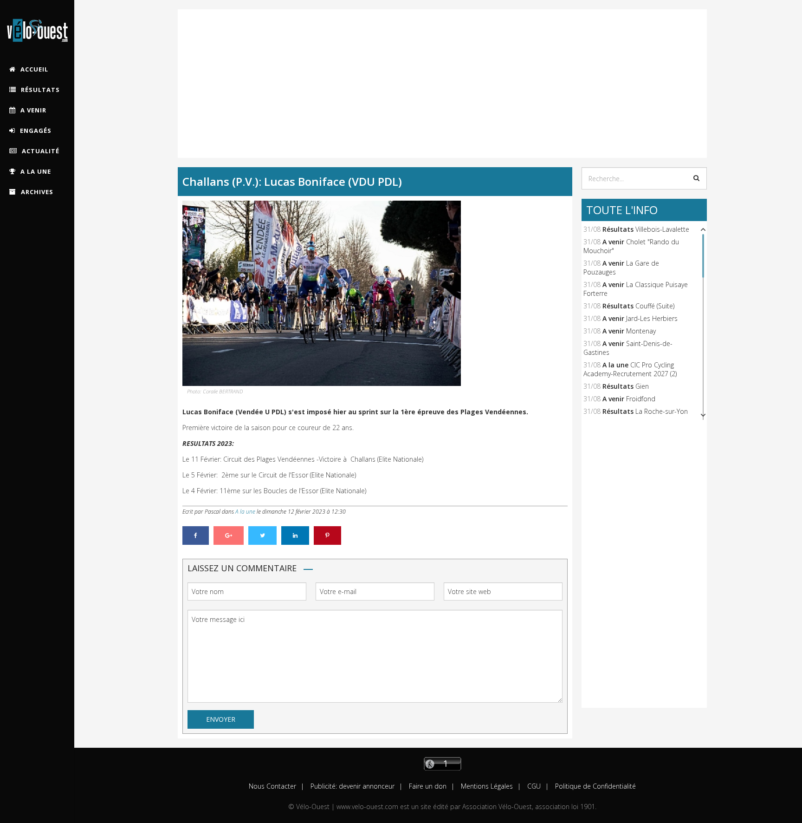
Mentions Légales (486, 786)
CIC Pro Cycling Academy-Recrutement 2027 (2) (630, 369)
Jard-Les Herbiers (652, 318)
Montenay (641, 331)
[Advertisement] (442, 74)
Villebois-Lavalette (662, 229)
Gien (642, 386)
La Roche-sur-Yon (661, 411)
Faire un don (426, 786)
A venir (613, 241)
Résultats (618, 229)
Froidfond (640, 398)
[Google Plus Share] (228, 535)
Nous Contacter (272, 786)
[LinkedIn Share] (295, 535)
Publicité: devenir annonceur (352, 786)
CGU (533, 786)
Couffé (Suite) (654, 305)
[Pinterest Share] (327, 535)
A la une (245, 512)
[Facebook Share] (195, 535)
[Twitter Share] (262, 535)
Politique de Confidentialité (594, 786)
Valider (696, 178)
